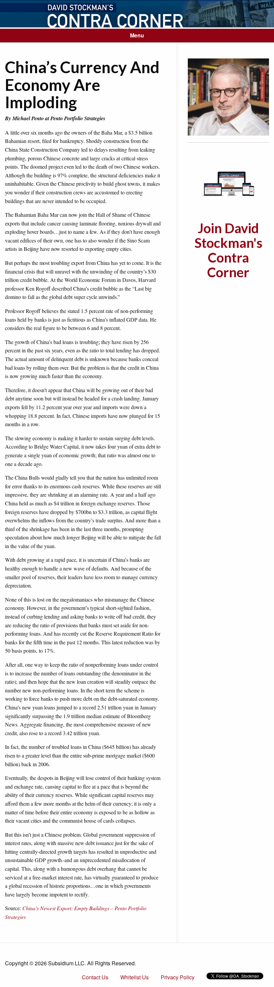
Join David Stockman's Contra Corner (228, 250)
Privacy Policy (177, 977)
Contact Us (95, 977)
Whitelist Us (134, 977)
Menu (137, 35)
